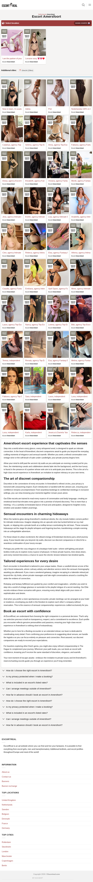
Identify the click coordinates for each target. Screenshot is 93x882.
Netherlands (7, 805)
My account (37, 878)
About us (5, 772)
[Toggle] (3, 670)
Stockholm (6, 847)
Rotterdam (6, 842)
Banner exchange (9, 786)
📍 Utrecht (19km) (26, 70)
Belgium (5, 814)
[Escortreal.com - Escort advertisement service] (12, 5)
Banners (5, 781)
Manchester (7, 856)
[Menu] (89, 5)
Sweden (5, 809)
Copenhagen (7, 861)
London (5, 851)
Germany (6, 828)
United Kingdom (9, 800)
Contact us (6, 777)
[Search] (83, 5)
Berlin (4, 865)
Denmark (6, 819)
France (5, 823)
